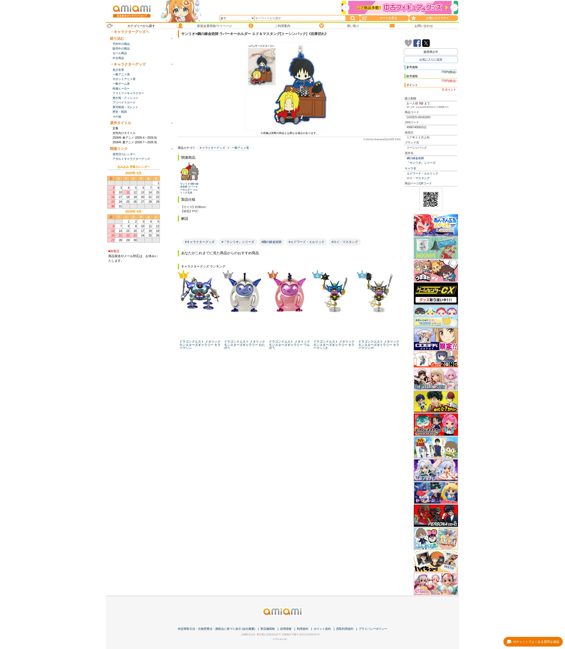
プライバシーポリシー (373, 628)
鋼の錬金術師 (415, 158)
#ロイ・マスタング (344, 242)
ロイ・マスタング (418, 178)
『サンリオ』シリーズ (421, 162)
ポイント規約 (322, 628)
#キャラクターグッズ (200, 242)
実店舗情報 (267, 628)
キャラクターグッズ (212, 147)
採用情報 (286, 628)
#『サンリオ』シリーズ (238, 242)
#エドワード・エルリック (306, 242)
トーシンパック (417, 147)
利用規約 (302, 628)
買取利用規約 (344, 628)
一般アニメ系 (240, 147)
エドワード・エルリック (422, 173)
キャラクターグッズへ (131, 32)
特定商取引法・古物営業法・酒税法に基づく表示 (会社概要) (216, 628)
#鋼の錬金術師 (271, 242)
